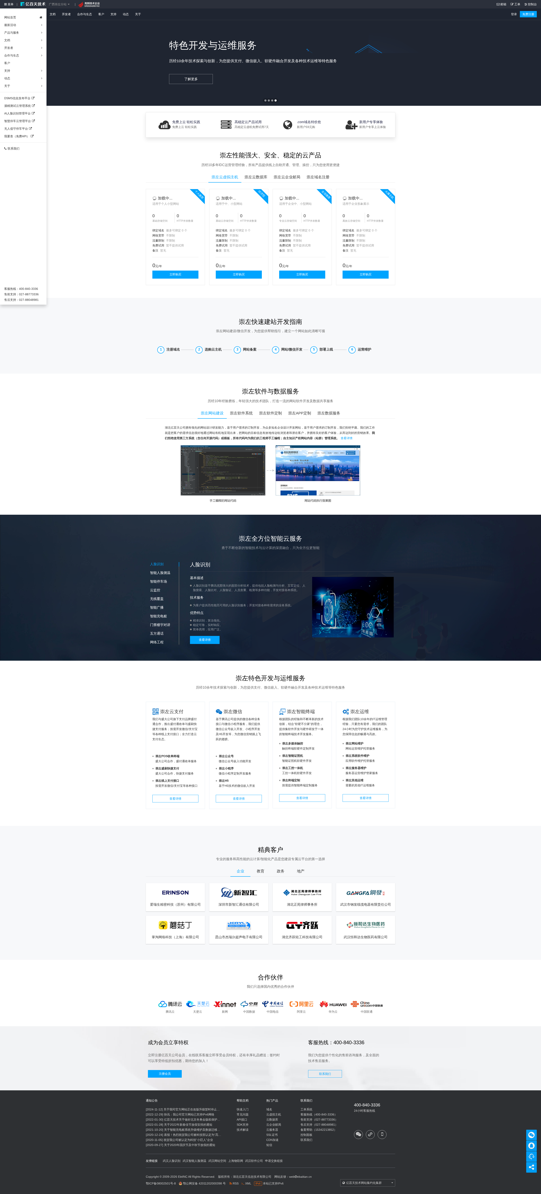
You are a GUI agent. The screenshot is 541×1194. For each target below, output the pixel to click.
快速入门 (243, 1109)
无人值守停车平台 (16, 128)
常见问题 (243, 1114)
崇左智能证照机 (292, 755)
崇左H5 (224, 780)
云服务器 (272, 1129)
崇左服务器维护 (356, 768)
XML (247, 1183)
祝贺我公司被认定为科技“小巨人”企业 (188, 1140)
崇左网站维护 (354, 743)
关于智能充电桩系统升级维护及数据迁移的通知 (195, 1129)
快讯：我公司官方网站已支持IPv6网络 (189, 1114)
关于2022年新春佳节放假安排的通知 (188, 1124)
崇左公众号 (226, 756)
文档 (53, 14)
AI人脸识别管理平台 (17, 113)
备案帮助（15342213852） (319, 1129)
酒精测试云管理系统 (17, 105)
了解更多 (191, 79)
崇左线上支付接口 (167, 780)
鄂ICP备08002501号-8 (161, 1183)
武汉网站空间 (217, 1160)
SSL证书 (272, 1134)
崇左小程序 (226, 768)
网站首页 (10, 17)
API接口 (242, 1119)
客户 (101, 14)
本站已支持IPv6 (269, 1183)
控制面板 (306, 1134)
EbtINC (182, 1176)
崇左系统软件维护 (357, 755)
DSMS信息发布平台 (17, 98)
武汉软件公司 (254, 1160)
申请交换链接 (274, 1160)
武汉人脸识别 (171, 1160)
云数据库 (272, 1119)
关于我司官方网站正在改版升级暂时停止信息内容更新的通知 (203, 1109)
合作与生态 (84, 14)
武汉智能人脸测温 (194, 1160)
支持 (113, 14)
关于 (138, 14)
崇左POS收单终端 (167, 756)
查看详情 (346, 438)
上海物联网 (235, 1160)
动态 (126, 14)
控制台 (532, 4)
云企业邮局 (273, 1124)
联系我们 (13, 148)
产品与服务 (11, 32)
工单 (517, 4)
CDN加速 (272, 1140)
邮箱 (503, 4)
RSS (235, 1183)
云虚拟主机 (273, 1114)
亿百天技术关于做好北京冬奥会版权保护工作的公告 (198, 1119)
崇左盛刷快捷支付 (167, 768)
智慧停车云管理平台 (17, 121)
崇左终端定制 (291, 780)
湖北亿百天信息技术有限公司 (252, 1176)
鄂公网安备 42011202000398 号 (204, 1183)
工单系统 (306, 1109)
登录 (514, 14)
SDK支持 (243, 1124)
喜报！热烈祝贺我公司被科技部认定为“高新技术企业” (199, 1134)
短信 (269, 1145)
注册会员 (165, 1073)
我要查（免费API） (17, 136)
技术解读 (243, 1129)
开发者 (66, 14)
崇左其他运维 (354, 780)
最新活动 (10, 25)
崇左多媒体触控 (292, 743)
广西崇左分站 (58, 4)
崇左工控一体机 (292, 768)
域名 (269, 1109)
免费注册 (528, 14)
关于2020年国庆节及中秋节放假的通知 (189, 1145)
